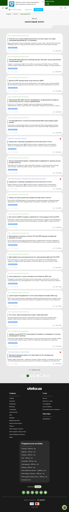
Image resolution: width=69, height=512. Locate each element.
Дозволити (38, 9)
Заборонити (28, 9)
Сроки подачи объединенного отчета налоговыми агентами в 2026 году (33, 295)
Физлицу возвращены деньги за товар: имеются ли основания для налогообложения (31, 356)
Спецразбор (12, 409)
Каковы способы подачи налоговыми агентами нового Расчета (30, 197)
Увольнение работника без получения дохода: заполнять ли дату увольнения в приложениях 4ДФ (35, 60)
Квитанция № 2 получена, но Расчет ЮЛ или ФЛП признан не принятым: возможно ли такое (32, 237)
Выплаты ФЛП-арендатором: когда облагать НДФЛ (26, 80)
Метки (11, 437)
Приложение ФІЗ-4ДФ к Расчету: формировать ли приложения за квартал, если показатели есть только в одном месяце (34, 100)
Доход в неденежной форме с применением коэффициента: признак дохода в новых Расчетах (35, 161)
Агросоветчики (13, 412)
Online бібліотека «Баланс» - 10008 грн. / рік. (33, 470)
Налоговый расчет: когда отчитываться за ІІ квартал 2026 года (30, 276)
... (37, 375)
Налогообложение (25, 352)
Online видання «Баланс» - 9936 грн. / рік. (33, 473)
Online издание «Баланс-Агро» (17, 431)
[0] (64, 507)
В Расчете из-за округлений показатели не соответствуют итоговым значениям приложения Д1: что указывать (32, 39)
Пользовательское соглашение (51, 409)
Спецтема (12, 401)
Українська (30, 486)
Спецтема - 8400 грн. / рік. (28, 448)
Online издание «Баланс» (14, 352)
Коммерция (10, 138)
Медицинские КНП (14, 420)
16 (41, 375)
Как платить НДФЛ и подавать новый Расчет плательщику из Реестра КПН (34, 217)
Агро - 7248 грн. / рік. (27, 458)
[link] (34, 43)
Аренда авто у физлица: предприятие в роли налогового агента (30, 141)
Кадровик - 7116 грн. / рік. (28, 451)
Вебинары (12, 406)
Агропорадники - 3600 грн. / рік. (30, 464)
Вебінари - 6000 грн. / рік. (28, 467)
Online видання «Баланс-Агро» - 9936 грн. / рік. (34, 476)
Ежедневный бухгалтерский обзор (20, 35)
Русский (38, 486)
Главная (11, 398)
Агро (10, 415)
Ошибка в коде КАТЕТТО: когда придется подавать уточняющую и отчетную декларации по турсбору (35, 335)
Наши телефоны (47, 406)
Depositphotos (46, 419)
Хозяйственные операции (20, 138)
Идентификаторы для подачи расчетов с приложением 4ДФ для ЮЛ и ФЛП (34, 257)
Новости (10, 35)
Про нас (45, 398)
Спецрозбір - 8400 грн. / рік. (29, 461)
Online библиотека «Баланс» (15, 178)
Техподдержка (47, 404)
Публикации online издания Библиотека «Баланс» (34, 178)
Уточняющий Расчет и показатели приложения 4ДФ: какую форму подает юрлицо (33, 121)
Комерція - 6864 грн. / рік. (28, 455)
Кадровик (11, 417)
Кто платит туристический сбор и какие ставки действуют (28, 315)
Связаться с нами (47, 401)
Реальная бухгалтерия (15, 423)
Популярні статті (26, 479)
